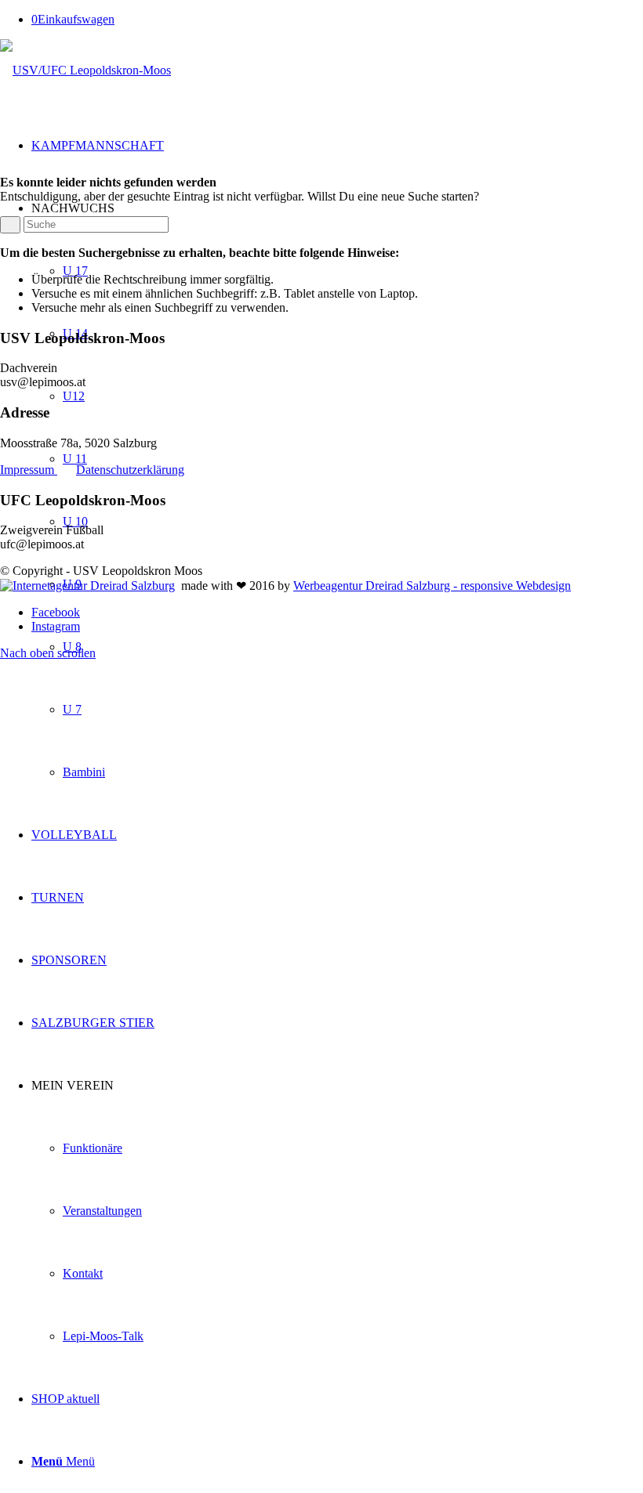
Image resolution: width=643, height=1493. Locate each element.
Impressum (28, 469)
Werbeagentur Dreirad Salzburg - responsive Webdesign (432, 585)
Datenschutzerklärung (130, 469)
